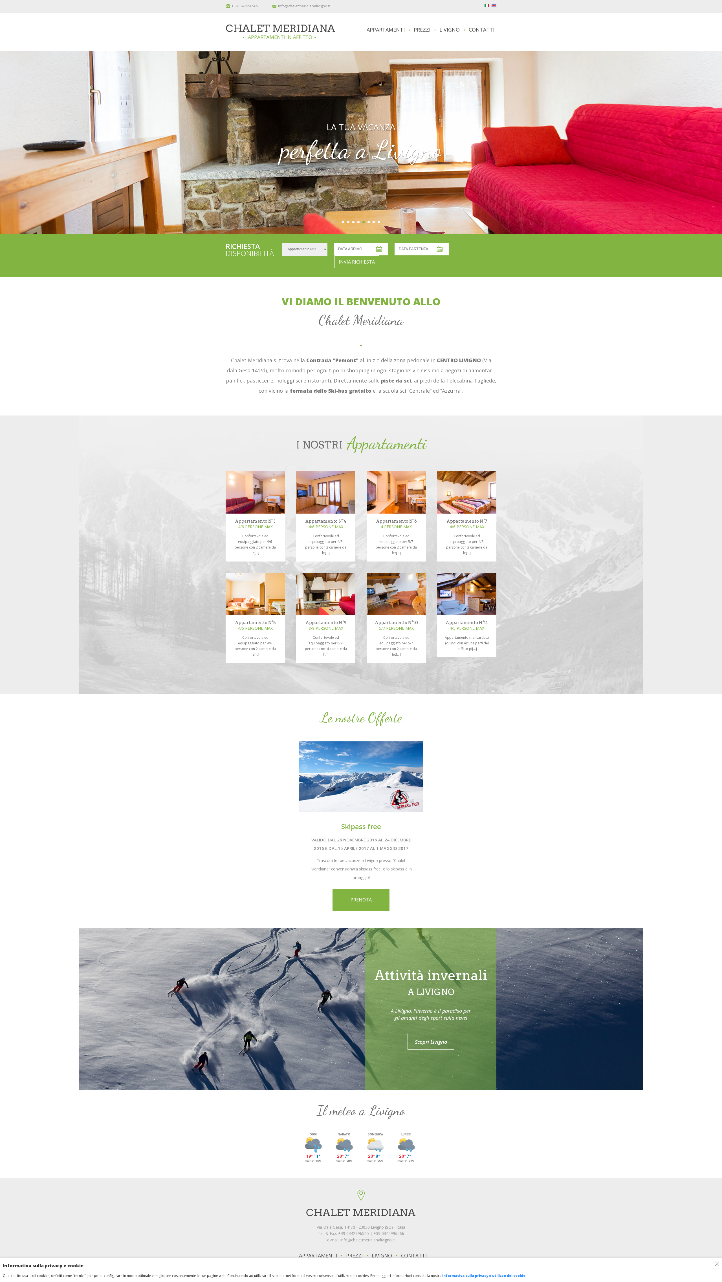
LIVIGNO (449, 29)
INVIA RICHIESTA (357, 262)
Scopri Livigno (431, 1041)
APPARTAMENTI (386, 29)
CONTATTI (481, 29)
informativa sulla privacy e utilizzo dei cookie (483, 1275)
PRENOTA (361, 900)
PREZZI (422, 29)
